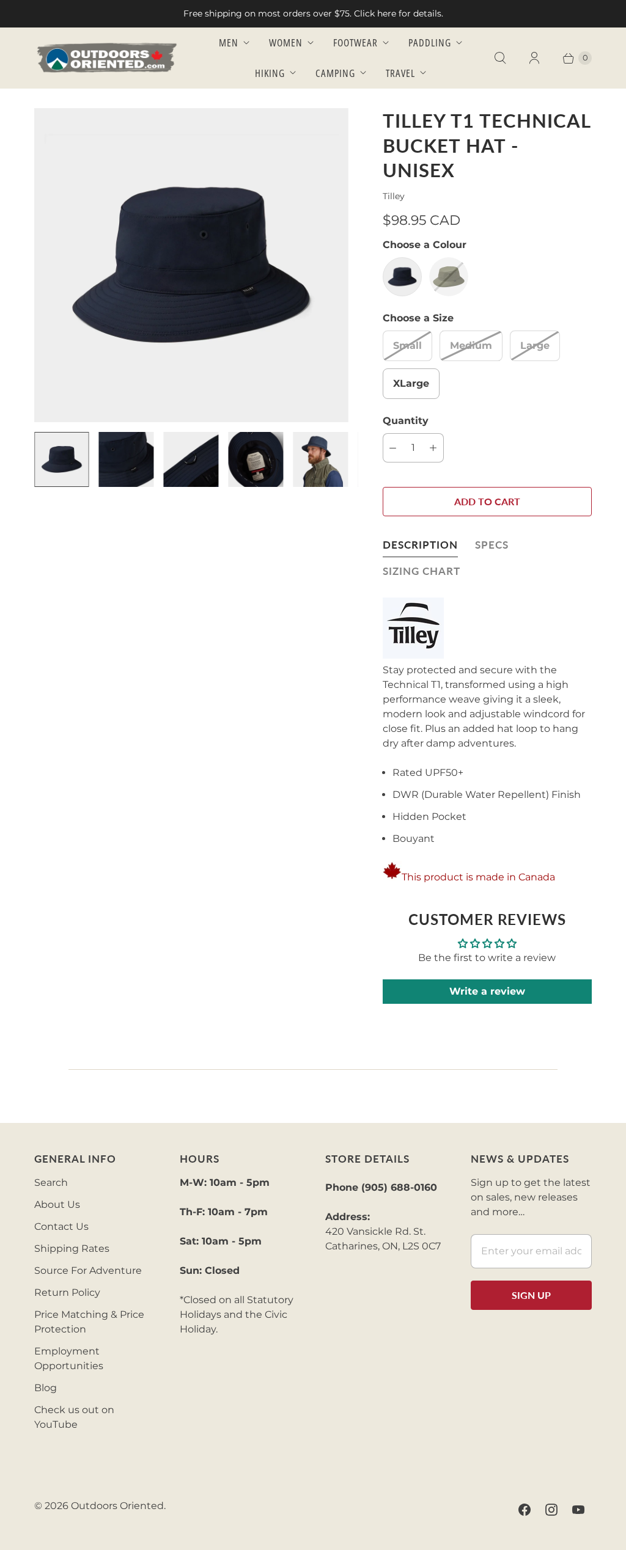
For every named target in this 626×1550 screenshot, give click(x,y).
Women (286, 42)
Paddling (429, 42)
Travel (400, 73)
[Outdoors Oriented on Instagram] (551, 1510)
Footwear (355, 42)
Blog (45, 1388)
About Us (57, 1204)
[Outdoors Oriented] (107, 58)
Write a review (487, 991)
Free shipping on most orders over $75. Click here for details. (313, 13)
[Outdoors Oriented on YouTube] (578, 1510)
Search (51, 1182)
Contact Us (61, 1226)
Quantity (406, 420)
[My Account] (534, 58)
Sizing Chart (421, 571)
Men (228, 42)
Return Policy (67, 1292)
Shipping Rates (71, 1248)
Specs (492, 544)
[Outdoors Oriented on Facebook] (524, 1510)
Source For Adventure (88, 1270)
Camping (335, 73)
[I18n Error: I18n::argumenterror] (61, 459)
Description (420, 544)
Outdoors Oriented (117, 1506)
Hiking (270, 73)
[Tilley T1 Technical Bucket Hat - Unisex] (191, 265)
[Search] (500, 58)
